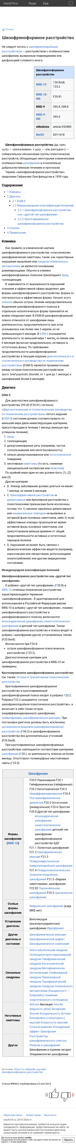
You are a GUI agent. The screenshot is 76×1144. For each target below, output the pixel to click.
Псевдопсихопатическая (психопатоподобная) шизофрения (50, 875)
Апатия (34, 1013)
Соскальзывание (41, 1027)
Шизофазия (48, 1031)
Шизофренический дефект (47, 939)
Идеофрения (55, 928)
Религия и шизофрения (45, 1045)
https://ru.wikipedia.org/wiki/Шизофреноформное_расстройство (24, 1071)
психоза (7, 302)
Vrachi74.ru (11, 3)
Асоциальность (50, 1013)
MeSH (40, 134)
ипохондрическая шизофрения (22, 621)
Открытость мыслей (54, 1022)
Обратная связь (13, 1115)
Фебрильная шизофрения (46, 906)
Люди (32, 3)
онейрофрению (12, 718)
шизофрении (31, 163)
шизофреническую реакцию (41, 718)
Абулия (34, 1004)
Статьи (9, 29)
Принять (68, 1140)
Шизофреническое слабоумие (49, 943)
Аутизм (66, 1013)
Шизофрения (38, 773)
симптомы (30, 463)
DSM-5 (44, 333)
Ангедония (58, 1009)
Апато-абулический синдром (49, 950)
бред (65, 275)
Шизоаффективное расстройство (32, 495)
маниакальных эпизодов (29, 513)
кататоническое (60, 454)
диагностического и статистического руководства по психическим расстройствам (38, 361)
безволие (56, 468)
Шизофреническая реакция (48, 934)
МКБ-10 (41, 84)
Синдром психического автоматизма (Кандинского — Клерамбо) (51, 991)
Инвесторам (33, 1115)
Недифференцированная (46, 793)
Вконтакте (50, 1115)
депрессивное (16, 499)
